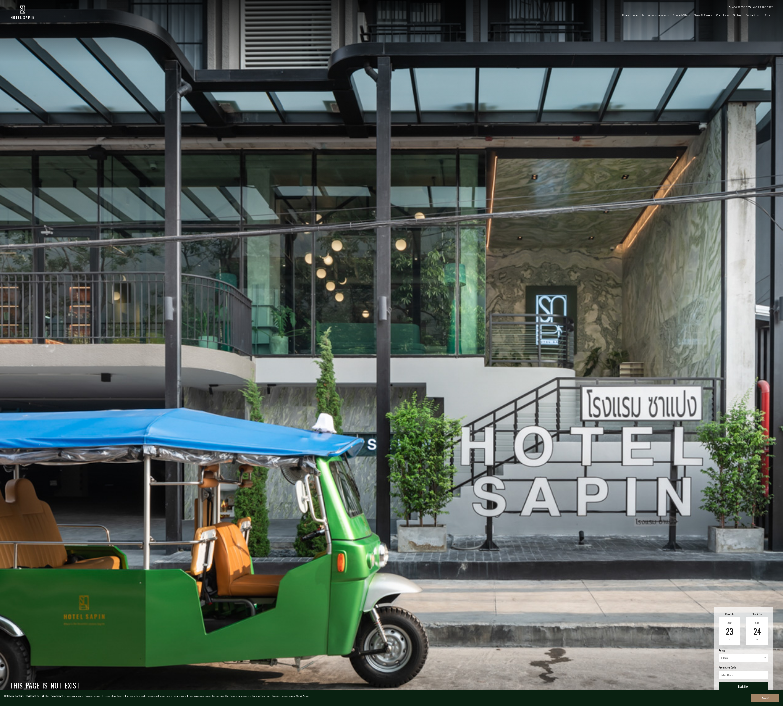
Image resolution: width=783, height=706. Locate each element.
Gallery (737, 15)
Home (625, 15)
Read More (302, 695)
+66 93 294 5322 (763, 7)
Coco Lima (722, 15)
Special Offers (681, 15)
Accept (765, 697)
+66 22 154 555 (741, 7)
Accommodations (658, 15)
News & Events (703, 15)
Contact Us (752, 15)
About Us (638, 15)
